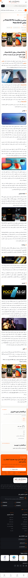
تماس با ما (11, 530)
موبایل (22, 509)
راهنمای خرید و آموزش (23, 472)
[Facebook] (15, 566)
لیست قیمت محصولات (10, 524)
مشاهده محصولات (15, 469)
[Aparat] (18, 566)
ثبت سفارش (25, 519)
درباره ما (12, 528)
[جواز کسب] (14, 558)
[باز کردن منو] (26, 2)
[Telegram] (23, 566)
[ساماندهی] (23, 558)
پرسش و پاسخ (11, 521)
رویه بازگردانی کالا (25, 526)
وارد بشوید (15, 448)
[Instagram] (26, 566)
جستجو (3, 5)
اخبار (25, 17)
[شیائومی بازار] (14, 2)
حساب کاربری (11, 517)
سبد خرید (25, 530)
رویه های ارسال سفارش (24, 524)
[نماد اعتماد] (5, 558)
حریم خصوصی (11, 519)
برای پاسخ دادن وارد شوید (21, 438)
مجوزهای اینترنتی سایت (10, 526)
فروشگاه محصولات (24, 517)
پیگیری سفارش (25, 521)
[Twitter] (20, 566)
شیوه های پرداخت (24, 528)
